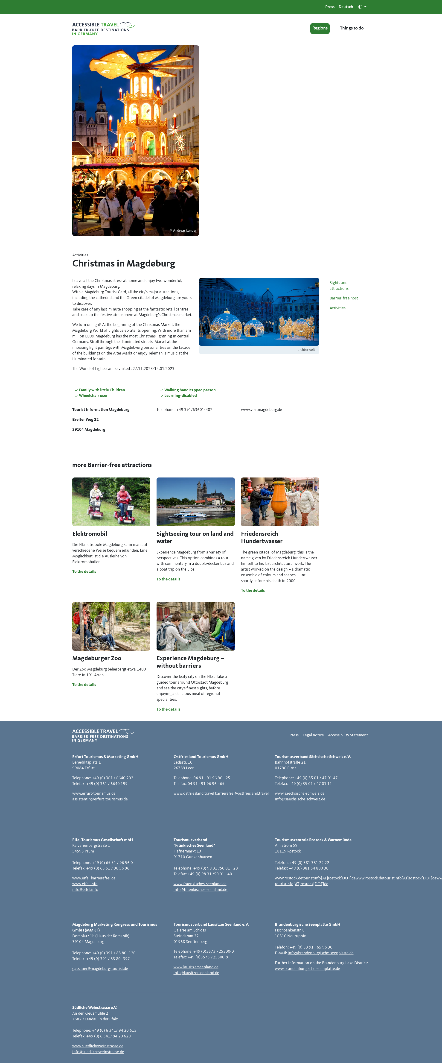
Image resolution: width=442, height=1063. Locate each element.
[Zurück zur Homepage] (103, 28)
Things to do (352, 28)
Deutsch (346, 7)
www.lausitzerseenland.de (196, 967)
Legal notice (313, 735)
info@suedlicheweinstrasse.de (98, 1052)
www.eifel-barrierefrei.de (94, 878)
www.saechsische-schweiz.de (300, 793)
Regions (320, 28)
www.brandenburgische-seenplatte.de (307, 969)
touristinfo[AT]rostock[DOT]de (301, 884)
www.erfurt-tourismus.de (94, 793)
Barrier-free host (344, 298)
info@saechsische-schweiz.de (300, 799)
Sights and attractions (339, 286)
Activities (338, 308)
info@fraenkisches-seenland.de (201, 890)
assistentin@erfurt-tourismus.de (100, 799)
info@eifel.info (85, 890)
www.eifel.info (85, 884)
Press (329, 7)
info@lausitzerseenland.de (196, 973)
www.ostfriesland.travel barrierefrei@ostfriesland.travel (221, 793)
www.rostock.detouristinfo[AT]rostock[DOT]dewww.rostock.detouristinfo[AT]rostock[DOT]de (355, 878)
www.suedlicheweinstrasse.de (97, 1046)
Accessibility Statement (348, 735)
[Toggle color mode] (362, 7)
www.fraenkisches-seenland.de (200, 884)
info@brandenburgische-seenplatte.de (321, 953)
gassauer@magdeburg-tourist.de (100, 969)
